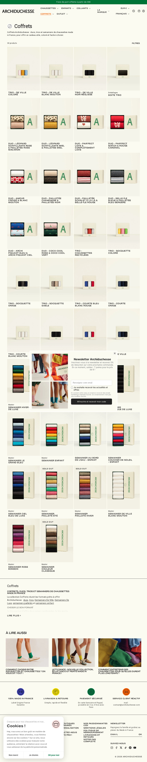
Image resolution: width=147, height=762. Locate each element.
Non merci (13, 755)
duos (25, 600)
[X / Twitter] (121, 747)
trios (31, 600)
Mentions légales (95, 728)
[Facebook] (116, 747)
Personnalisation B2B (68, 729)
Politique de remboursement (94, 731)
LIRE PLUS (14, 615)
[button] (49, 8)
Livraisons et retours (92, 736)
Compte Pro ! (64, 735)
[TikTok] (125, 747)
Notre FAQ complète (90, 740)
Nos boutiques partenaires (66, 724)
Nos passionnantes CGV (96, 724)
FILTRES (136, 43)
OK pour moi (53, 755)
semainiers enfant (45, 603)
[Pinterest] (130, 747)
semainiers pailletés (23, 603)
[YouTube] (135, 747)
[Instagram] (112, 747)
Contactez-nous (67, 732)
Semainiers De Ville (44, 600)
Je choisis (33, 755)
